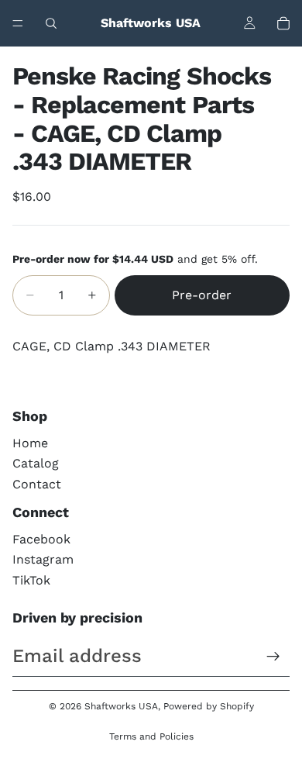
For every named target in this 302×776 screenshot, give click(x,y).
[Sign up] (273, 656)
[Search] (51, 23)
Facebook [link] (41, 539)
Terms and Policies (151, 736)
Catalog (35, 463)
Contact (36, 484)
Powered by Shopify (208, 706)
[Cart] (283, 23)
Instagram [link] (43, 559)
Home (30, 443)
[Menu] (18, 23)
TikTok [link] (31, 580)
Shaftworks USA (121, 706)
